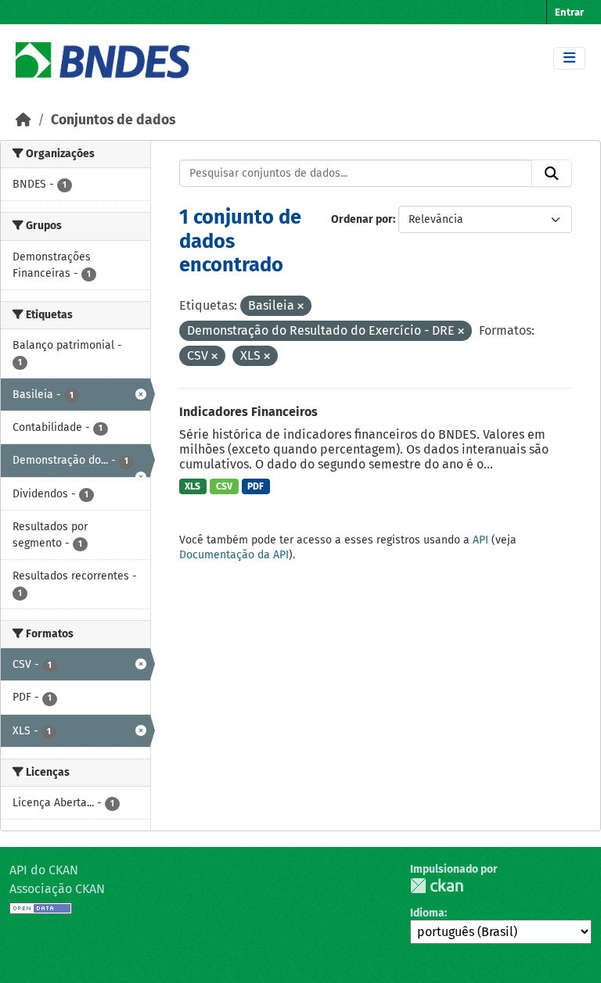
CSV (224, 486)
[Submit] (551, 174)
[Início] (23, 120)
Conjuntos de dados (113, 120)
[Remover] (300, 307)
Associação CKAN (57, 888)
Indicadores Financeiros (248, 411)
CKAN (436, 885)
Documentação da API (234, 554)
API (480, 540)
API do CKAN (43, 870)
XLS (192, 486)
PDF (255, 486)
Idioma (427, 913)
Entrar (569, 12)
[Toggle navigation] (569, 58)
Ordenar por (362, 219)
